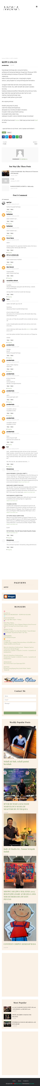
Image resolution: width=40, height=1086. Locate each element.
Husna (17, 120)
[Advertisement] (20, 37)
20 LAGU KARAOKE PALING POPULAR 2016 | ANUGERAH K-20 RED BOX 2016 (24, 1008)
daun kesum (10, 267)
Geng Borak (7, 641)
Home (3, 58)
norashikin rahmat (12, 280)
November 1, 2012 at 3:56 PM (13, 541)
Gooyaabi (32, 1083)
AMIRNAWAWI (8, 636)
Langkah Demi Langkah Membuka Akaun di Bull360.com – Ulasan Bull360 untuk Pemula (20, 643)
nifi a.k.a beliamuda (13, 255)
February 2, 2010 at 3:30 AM (13, 301)
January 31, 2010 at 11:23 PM (13, 239)
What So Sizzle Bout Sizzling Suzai (13, 655)
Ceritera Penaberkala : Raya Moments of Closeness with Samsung (24, 172)
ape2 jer (9, 202)
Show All (6, 670)
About (19, 1080)
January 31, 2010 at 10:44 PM (13, 204)
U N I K (12, 179)
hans (8, 299)
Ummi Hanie (10, 238)
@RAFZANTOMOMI (9, 618)
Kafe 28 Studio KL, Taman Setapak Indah (19, 850)
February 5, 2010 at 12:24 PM (13, 346)
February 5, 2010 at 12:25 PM (13, 375)
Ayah (36, 120)
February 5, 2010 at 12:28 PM (13, 433)
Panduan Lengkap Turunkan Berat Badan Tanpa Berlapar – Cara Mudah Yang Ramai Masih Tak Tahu (20, 631)
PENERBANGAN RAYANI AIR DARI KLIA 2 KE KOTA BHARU (24, 1023)
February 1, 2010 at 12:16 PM (13, 268)
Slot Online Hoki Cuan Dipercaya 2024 (14, 663)
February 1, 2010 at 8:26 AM (13, 256)
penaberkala (5, 65)
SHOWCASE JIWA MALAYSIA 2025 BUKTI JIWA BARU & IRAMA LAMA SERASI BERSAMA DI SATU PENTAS (20, 895)
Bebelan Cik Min (8, 629)
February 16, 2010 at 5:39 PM (13, 470)
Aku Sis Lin (7, 613)
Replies (10, 212)
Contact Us (25, 1080)
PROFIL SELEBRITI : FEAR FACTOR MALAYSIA (21, 1015)
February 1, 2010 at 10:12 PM (13, 282)
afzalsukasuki (7, 662)
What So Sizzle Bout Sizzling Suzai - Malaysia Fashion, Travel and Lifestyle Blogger (19, 648)
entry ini (29, 329)
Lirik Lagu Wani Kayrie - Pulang (12, 619)
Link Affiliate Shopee (10, 637)
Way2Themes (19, 1083)
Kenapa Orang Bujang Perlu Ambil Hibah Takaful (17, 668)
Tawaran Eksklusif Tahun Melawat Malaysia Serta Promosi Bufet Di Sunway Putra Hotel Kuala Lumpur (20, 625)
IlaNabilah (10, 214)
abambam (6, 667)
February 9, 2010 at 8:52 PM (13, 448)
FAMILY (7, 58)
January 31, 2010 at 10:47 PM (13, 216)
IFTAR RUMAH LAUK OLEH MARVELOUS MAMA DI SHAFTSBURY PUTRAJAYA (16, 806)
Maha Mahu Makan (9, 623)
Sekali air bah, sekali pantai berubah (16, 762)
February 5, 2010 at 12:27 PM (13, 406)
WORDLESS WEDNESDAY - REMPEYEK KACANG (17, 614)
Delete (12, 209)
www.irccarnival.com (23, 482)
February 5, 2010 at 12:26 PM (13, 392)
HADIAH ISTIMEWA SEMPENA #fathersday (22, 186)
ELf (8, 447)
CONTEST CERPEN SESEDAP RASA (20, 944)
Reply (8, 209)
